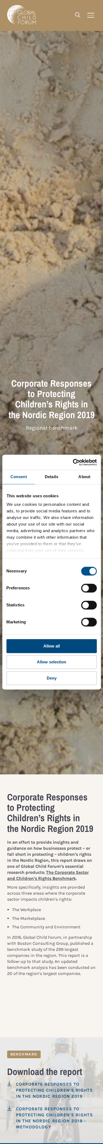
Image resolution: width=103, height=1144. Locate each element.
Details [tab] (51, 476)
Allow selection (51, 662)
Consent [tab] (18, 476)
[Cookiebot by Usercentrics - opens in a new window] (73, 462)
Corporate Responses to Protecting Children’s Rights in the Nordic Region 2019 (54, 1090)
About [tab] (84, 476)
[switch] (89, 588)
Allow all (51, 646)
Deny (52, 678)
